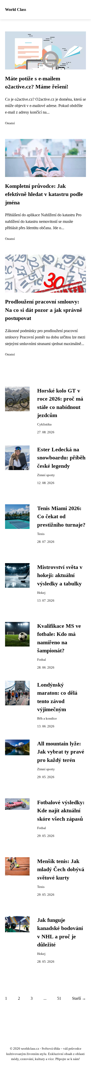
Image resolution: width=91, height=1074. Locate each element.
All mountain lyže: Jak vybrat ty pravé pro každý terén (60, 752)
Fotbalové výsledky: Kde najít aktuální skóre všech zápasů (60, 810)
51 (59, 998)
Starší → (79, 998)
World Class (15, 9)
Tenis (40, 534)
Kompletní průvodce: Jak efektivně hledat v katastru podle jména (44, 194)
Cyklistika (44, 424)
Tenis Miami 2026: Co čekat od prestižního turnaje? (61, 516)
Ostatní (10, 123)
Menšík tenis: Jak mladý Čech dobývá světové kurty (60, 869)
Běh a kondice (47, 718)
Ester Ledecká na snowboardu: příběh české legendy (61, 457)
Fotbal (41, 659)
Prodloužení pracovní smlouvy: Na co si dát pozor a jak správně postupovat (43, 310)
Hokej (41, 593)
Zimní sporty (46, 475)
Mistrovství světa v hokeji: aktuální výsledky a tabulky (59, 575)
